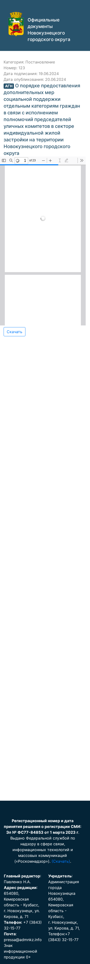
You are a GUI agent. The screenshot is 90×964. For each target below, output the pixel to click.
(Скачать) (61, 861)
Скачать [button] (14, 331)
